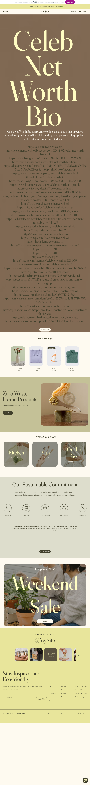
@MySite (45, 640)
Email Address (7, 697)
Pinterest (81, 714)
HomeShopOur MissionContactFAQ (52, 693)
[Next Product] (82, 356)
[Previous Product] (8, 356)
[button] (7, 12)
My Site (45, 11)
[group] (45, 359)
